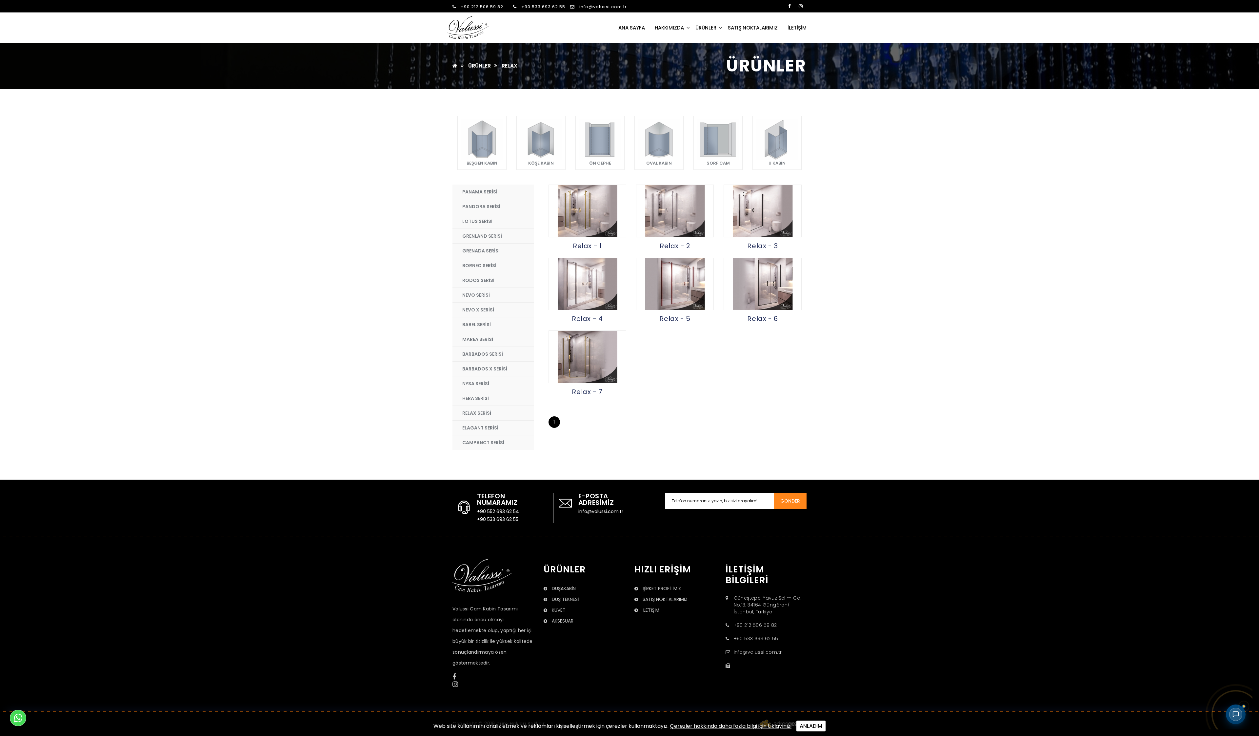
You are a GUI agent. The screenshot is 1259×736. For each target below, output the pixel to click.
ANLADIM (811, 726)
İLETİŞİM (797, 27)
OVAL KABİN (659, 163)
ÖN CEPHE (600, 163)
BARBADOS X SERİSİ (484, 369)
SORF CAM (718, 163)
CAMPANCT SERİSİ (483, 442)
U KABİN (777, 163)
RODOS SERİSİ (478, 280)
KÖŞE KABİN (541, 163)
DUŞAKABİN (563, 588)
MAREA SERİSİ (477, 339)
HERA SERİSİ (475, 398)
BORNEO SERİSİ (479, 265)
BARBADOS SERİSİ (482, 354)
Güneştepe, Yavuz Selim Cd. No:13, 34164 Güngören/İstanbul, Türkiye (768, 605)
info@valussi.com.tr (602, 7)
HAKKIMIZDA (669, 27)
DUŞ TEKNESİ (564, 599)
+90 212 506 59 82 (481, 7)
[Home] (454, 65)
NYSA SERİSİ (475, 383)
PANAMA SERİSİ (479, 192)
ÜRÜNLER (705, 27)
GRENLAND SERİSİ (482, 236)
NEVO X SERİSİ (478, 310)
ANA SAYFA (631, 27)
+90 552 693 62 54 (498, 511)
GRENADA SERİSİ (481, 251)
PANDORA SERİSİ (481, 206)
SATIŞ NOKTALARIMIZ (753, 27)
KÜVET (558, 610)
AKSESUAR (561, 621)
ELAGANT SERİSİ (480, 428)
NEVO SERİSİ (476, 295)
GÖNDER (790, 501)
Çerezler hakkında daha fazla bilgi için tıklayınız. (730, 726)
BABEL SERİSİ (476, 324)
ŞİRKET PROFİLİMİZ (661, 588)
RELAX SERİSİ (476, 413)
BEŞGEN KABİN (482, 163)
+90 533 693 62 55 (542, 7)
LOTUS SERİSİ (477, 221)
